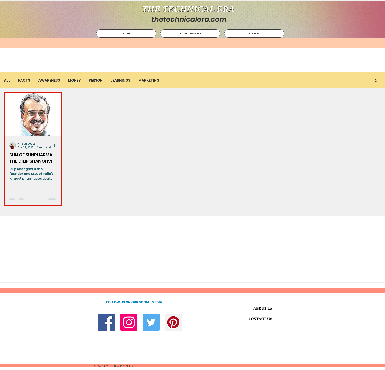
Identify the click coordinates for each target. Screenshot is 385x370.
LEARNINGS (120, 80)
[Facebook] (106, 322)
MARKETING (148, 80)
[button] (376, 81)
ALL (7, 80)
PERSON (96, 80)
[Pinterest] (173, 322)
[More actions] (55, 145)
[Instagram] (128, 322)
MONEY (74, 80)
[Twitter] (151, 322)
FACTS (24, 80)
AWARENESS (49, 80)
